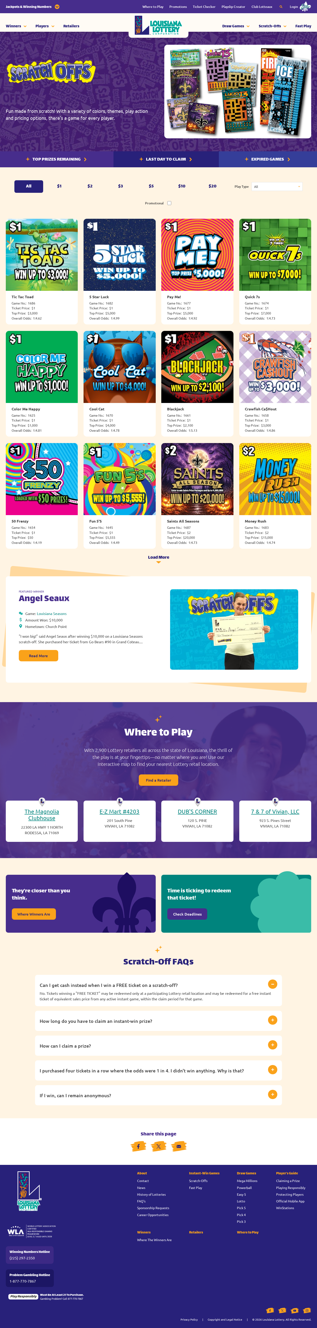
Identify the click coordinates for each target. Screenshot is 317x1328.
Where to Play (152, 6)
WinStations (285, 1208)
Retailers (71, 26)
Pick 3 (241, 1221)
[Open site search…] (281, 7)
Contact (143, 1181)
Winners (13, 26)
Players (42, 26)
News (141, 1187)
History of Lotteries (151, 1194)
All (28, 186)
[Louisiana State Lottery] (158, 27)
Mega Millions (247, 1181)
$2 (90, 186)
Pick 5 (241, 1208)
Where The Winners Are (154, 1240)
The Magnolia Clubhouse (42, 814)
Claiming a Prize (288, 1181)
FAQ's (141, 1201)
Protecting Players (290, 1194)
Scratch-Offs (270, 26)
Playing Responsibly (290, 1187)
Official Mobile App (290, 1201)
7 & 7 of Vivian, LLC (275, 811)
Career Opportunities (152, 1215)
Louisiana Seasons (52, 613)
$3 (120, 186)
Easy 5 (241, 1194)
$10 (181, 186)
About (142, 1173)
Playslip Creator (233, 6)
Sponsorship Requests (153, 1208)
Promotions (178, 6)
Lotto (241, 1201)
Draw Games (233, 26)
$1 (59, 186)
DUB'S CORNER (197, 811)
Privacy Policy (189, 1319)
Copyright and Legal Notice (225, 1319)
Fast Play (303, 26)
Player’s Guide (287, 1173)
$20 (213, 186)
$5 (151, 186)
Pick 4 (241, 1215)
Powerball (244, 1187)
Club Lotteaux (262, 6)
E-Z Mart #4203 (119, 811)
